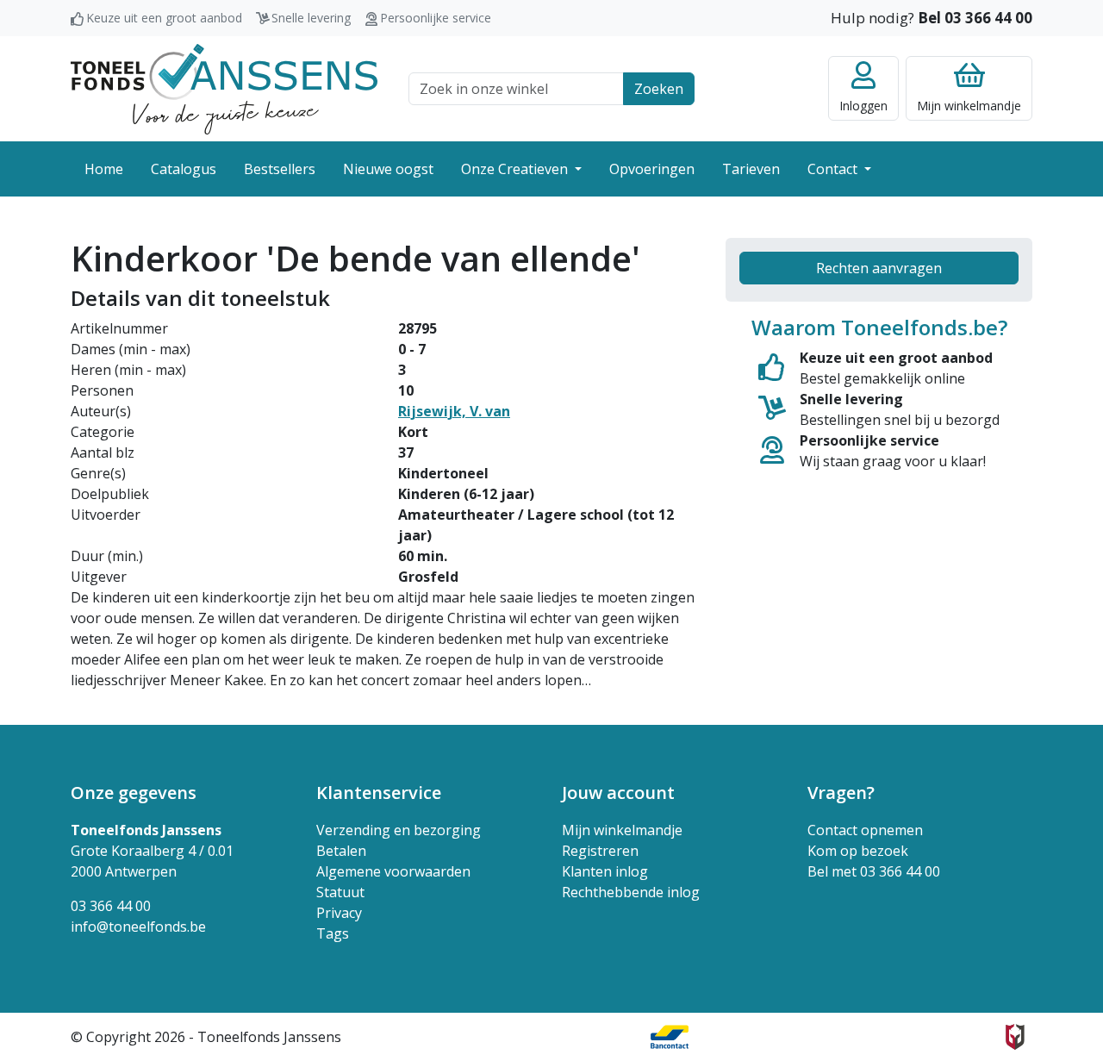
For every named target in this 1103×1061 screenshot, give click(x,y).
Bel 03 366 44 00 (975, 18)
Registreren (600, 850)
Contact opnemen (865, 830)
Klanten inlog (605, 871)
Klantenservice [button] (378, 792)
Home (103, 168)
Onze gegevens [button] (133, 792)
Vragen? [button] (841, 792)
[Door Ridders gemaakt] (1015, 1037)
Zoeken (658, 88)
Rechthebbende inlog (631, 892)
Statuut (340, 892)
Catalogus (183, 168)
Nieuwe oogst (388, 168)
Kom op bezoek (857, 850)
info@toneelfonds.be (138, 926)
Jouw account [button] (618, 792)
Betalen (341, 850)
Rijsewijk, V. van (454, 411)
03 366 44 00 (111, 905)
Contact (834, 168)
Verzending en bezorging (398, 830)
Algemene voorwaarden (393, 871)
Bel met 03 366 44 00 (873, 871)
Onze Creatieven (516, 168)
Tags (332, 933)
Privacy (339, 912)
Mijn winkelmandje (622, 830)
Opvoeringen (652, 168)
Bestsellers (279, 168)
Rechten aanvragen (879, 268)
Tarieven (751, 168)
